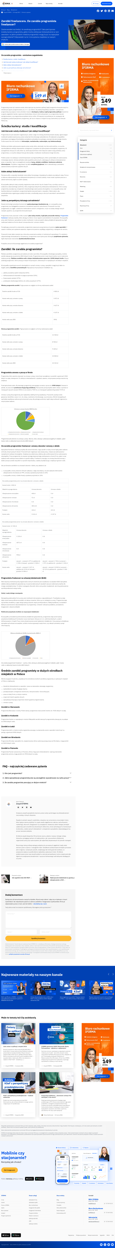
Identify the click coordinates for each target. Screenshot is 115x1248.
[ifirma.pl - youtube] (112, 1244)
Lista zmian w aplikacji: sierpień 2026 (15, 1046)
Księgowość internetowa (35, 1210)
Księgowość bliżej (85, 151)
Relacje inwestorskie (93, 1235)
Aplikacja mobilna (33, 1224)
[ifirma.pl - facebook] (101, 1244)
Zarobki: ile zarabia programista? (13, 71)
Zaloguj (97, 3)
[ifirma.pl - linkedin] (108, 1244)
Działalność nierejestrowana (87, 167)
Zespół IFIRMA (7, 12)
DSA (113, 1235)
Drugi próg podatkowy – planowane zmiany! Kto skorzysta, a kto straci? (56, 1096)
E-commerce (83, 172)
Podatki (82, 191)
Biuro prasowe (4, 1210)
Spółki (81, 210)
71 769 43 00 (109, 1221)
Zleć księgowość (9, 1170)
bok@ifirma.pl (92, 1203)
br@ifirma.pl (92, 1212)
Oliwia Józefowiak (48, 1115)
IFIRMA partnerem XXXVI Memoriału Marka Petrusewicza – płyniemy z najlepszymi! (55, 1047)
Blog (58, 1200)
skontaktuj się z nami (40, 904)
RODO (108, 1235)
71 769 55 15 (109, 1203)
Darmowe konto (106, 3)
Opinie (2, 1208)
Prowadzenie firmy (85, 201)
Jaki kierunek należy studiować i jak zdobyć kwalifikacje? (20, 62)
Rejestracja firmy (84, 206)
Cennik (3, 1202)
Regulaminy (71, 1235)
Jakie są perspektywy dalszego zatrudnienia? (17, 68)
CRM (30, 1221)
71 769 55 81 (109, 1212)
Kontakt (3, 1213)
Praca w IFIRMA (5, 1205)
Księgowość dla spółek (34, 1208)
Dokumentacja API (61, 1213)
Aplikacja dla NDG (33, 1218)
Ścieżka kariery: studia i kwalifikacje (14, 59)
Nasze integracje (61, 1210)
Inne (81, 148)
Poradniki (59, 1205)
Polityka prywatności (81, 1235)
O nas (2, 1200)
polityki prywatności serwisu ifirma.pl (19, 954)
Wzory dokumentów (61, 1208)
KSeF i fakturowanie (85, 181)
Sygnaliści (102, 1235)
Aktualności (83, 145)
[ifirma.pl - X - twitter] (105, 1244)
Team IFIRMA (83, 157)
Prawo (81, 196)
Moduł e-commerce (33, 1216)
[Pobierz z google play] (39, 1179)
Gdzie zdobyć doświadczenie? (12, 65)
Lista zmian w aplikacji (86, 154)
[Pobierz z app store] (29, 1179)
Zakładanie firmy (33, 1200)
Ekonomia (82, 177)
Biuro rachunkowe (33, 1205)
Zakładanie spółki (33, 1202)
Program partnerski (6, 1216)
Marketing (82, 186)
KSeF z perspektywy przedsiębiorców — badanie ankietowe (18, 1096)
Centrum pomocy (61, 1202)
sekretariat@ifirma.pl (94, 1221)
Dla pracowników (84, 162)
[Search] (111, 130)
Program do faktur (33, 1213)
